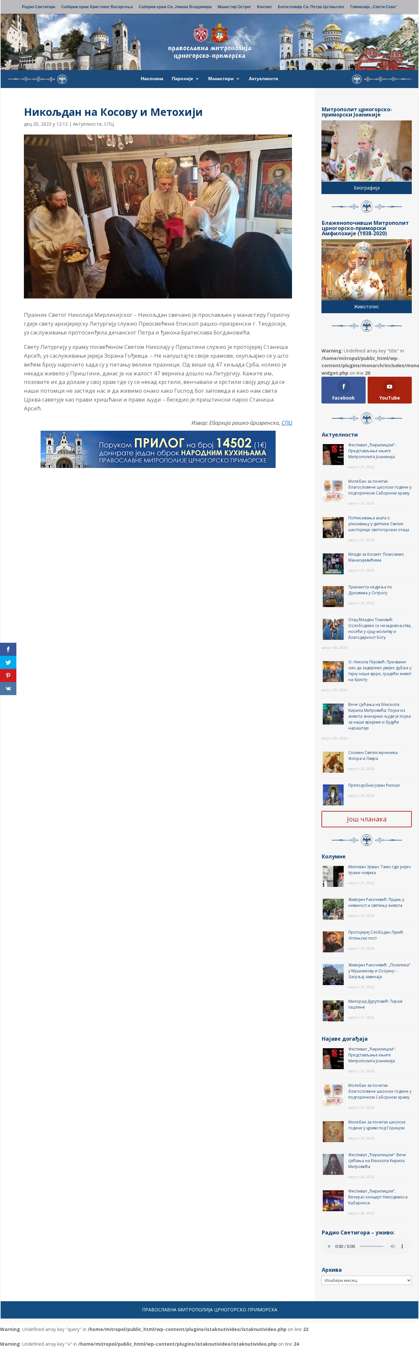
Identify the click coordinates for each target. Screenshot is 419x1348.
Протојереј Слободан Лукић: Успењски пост (376, 935)
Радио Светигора (38, 7)
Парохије (182, 78)
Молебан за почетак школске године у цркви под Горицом (377, 1125)
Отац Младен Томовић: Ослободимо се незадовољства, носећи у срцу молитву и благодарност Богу (379, 628)
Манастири (221, 78)
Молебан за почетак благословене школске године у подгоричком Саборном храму (379, 487)
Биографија (367, 188)
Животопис (366, 306)
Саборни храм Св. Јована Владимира (175, 7)
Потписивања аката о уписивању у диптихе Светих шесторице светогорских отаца (378, 523)
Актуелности (263, 78)
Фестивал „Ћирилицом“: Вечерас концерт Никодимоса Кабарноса (378, 1197)
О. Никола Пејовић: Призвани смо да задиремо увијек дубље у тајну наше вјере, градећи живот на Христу (379, 670)
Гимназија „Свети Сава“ (373, 7)
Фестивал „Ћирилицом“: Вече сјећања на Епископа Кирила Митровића (377, 1160)
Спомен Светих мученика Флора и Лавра (373, 755)
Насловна (152, 78)
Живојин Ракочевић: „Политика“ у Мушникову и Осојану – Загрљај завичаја (379, 971)
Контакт (264, 7)
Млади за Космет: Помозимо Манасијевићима (376, 557)
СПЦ (109, 124)
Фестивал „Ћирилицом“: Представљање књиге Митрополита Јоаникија (371, 450)
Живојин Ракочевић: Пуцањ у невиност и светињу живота (376, 902)
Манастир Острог (234, 7)
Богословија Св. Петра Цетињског (311, 7)
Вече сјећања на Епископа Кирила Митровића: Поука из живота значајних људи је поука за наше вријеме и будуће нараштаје (379, 716)
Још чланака (367, 819)
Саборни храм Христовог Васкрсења (97, 7)
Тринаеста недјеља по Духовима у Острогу (370, 590)
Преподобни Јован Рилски (374, 785)
